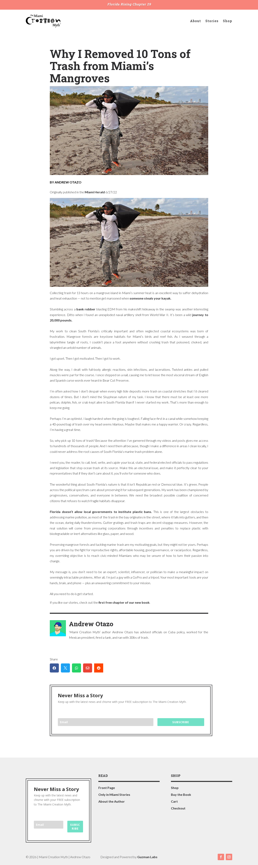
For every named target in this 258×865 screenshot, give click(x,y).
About (195, 21)
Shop (227, 21)
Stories (211, 21)
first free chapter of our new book (124, 602)
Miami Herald (95, 192)
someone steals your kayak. (150, 298)
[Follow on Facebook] (221, 857)
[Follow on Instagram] (229, 857)
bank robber (85, 309)
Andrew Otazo (91, 623)
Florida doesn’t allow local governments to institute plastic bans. (101, 512)
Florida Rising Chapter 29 (129, 4)
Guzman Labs (147, 857)
